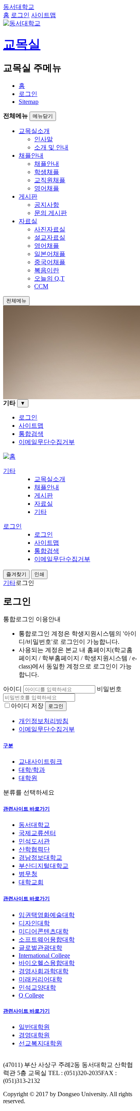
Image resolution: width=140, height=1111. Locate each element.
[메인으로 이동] (9, 456)
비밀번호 (109, 689)
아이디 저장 (27, 705)
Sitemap (28, 101)
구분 (8, 745)
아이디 (12, 689)
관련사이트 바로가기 (26, 809)
